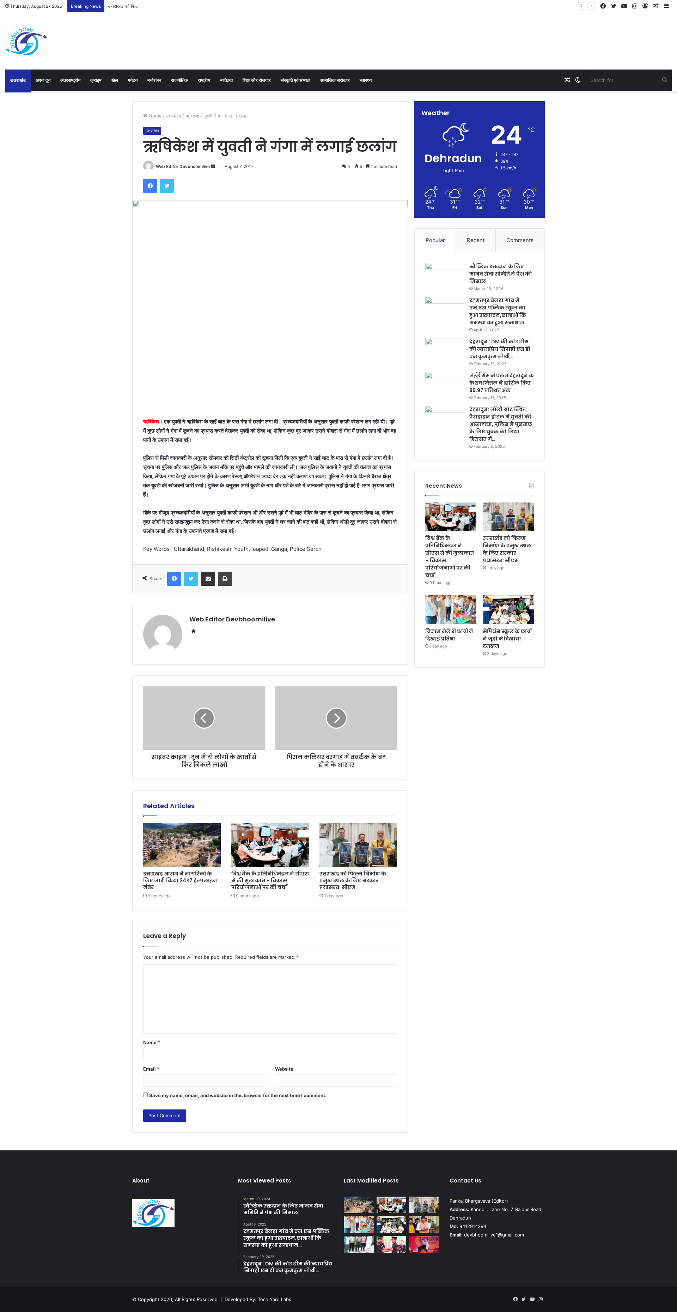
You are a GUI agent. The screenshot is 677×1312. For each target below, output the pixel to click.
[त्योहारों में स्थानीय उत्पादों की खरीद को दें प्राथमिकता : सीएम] (424, 1224)
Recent (475, 240)
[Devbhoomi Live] (26, 41)
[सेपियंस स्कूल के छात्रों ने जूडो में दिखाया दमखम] (508, 609)
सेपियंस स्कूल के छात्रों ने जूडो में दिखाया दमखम (507, 639)
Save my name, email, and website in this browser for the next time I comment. (238, 1095)
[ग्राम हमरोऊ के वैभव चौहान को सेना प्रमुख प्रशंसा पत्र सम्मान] (392, 1244)
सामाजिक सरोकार (335, 80)
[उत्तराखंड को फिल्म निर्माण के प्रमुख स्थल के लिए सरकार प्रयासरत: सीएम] (358, 845)
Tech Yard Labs (274, 1299)
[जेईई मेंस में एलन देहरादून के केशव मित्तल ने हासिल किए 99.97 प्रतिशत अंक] (444, 385)
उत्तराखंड (18, 80)
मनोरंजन (154, 80)
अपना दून (43, 80)
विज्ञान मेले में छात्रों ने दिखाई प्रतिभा (449, 635)
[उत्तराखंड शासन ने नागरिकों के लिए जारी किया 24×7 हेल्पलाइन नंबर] (182, 845)
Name (151, 1042)
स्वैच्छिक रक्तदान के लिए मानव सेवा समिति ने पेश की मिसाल (500, 274)
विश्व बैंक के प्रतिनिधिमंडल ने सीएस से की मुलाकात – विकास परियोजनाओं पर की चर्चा (270, 880)
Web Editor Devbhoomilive (183, 166)
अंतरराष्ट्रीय (70, 80)
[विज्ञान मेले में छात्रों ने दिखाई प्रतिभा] (450, 609)
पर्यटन (133, 80)
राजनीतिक (179, 80)
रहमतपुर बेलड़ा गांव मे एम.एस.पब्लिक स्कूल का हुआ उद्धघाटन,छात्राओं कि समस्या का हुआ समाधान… (498, 311)
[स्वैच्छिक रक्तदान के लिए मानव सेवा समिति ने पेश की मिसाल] (444, 276)
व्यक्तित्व (226, 80)
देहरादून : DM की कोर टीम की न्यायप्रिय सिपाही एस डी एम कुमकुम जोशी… (499, 349)
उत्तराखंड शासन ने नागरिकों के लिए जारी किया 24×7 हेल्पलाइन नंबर (180, 880)
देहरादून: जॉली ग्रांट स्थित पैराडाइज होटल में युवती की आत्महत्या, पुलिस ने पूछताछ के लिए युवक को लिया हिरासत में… (500, 424)
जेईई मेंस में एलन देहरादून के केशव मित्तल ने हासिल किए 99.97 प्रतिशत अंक (501, 383)
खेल (114, 80)
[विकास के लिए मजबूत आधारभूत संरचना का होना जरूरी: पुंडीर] (359, 1244)
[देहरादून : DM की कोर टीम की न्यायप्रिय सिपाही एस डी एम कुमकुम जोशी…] (444, 351)
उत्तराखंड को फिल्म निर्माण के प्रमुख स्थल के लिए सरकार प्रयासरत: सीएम (170, 6)
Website (284, 1069)
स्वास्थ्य (366, 80)
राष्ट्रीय (204, 80)
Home (154, 116)
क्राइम (96, 80)
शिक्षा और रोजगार (257, 80)
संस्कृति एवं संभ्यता (295, 80)
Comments (519, 240)
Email (151, 1069)
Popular (435, 240)
